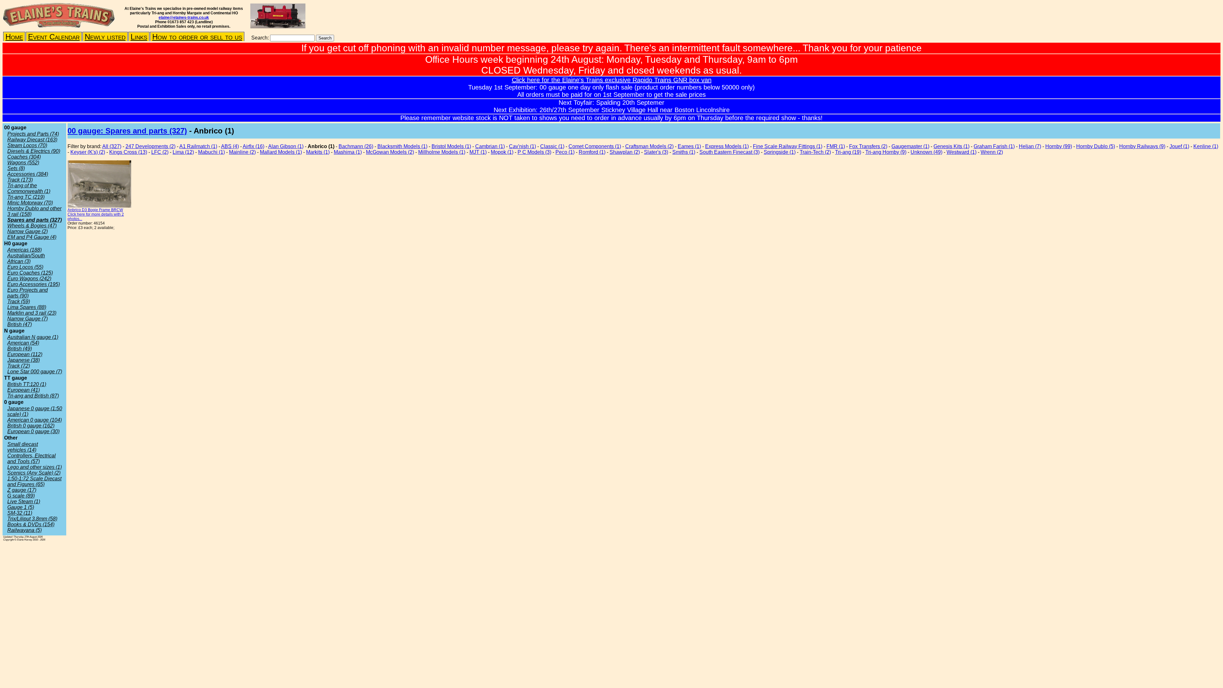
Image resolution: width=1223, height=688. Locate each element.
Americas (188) (24, 250)
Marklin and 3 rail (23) (31, 313)
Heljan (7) (1030, 146)
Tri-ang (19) (848, 152)
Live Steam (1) (23, 501)
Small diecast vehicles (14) (22, 447)
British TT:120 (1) (26, 384)
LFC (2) (159, 152)
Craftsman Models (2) (649, 146)
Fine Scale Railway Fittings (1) (787, 146)
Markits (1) (318, 152)
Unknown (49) (926, 152)
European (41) (23, 390)
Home (14, 36)
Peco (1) (565, 152)
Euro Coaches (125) (30, 273)
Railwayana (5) (24, 530)
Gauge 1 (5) (20, 507)
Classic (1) (552, 146)
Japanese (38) (23, 360)
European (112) (24, 354)
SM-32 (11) (19, 513)
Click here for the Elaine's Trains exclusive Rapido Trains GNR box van (612, 79)
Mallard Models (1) (281, 152)
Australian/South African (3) (26, 258)
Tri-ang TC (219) (26, 197)
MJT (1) (478, 152)
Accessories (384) (27, 174)
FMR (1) (835, 146)
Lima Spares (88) (26, 307)
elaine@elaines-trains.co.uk (184, 17)
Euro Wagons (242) (29, 278)
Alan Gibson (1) (286, 146)
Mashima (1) (348, 152)
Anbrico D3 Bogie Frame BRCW (95, 210)
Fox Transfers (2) (868, 146)
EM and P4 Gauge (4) (31, 237)
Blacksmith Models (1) (402, 146)
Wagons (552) (23, 162)
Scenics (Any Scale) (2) (34, 473)
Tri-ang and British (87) (33, 395)
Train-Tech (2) (815, 152)
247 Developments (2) (150, 146)
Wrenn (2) (992, 152)
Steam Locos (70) (27, 145)
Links (139, 36)
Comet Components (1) (595, 146)
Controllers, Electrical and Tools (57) (31, 458)
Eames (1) (689, 146)
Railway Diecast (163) (32, 139)
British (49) (19, 348)
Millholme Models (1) (441, 152)
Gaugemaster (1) (910, 146)
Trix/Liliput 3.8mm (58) (32, 518)
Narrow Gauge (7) (27, 318)
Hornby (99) (1058, 146)
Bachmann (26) (356, 146)
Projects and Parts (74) (33, 134)
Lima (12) (183, 152)
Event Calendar (54, 36)
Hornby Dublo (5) (1095, 146)
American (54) (23, 343)
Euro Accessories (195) (33, 284)
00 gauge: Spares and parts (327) (127, 130)
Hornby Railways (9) (1142, 146)
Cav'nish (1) (522, 146)
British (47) (19, 324)
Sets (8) (16, 168)
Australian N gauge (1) (32, 337)
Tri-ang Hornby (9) (885, 152)
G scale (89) (21, 495)
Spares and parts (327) (34, 220)
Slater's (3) (656, 152)
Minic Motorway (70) (30, 202)
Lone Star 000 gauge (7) (34, 371)
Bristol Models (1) (451, 146)
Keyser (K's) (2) (87, 152)
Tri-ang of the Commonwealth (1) (28, 188)
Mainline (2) (242, 152)
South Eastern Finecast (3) (729, 152)
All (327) (111, 146)
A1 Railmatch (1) (198, 146)
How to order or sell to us (197, 36)
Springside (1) (780, 152)
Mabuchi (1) (211, 152)
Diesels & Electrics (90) (33, 151)
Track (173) (20, 180)
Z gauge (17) (21, 490)
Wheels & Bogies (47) (32, 225)
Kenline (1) (1205, 146)
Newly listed (105, 36)
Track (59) (18, 301)
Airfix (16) (253, 146)
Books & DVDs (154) (30, 524)
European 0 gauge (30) (33, 431)
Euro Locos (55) (25, 267)
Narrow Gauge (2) (27, 231)
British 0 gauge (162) (30, 425)
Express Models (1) (727, 146)
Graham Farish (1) (994, 146)
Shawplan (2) (625, 152)
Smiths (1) (683, 152)
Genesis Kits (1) (951, 146)
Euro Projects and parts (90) (27, 292)
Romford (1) (592, 152)
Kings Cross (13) (128, 152)
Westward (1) (961, 152)
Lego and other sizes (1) (34, 467)
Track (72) (18, 366)
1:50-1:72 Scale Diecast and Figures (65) (34, 481)
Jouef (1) (1179, 146)
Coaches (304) (24, 157)
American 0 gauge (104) (34, 420)
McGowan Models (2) (390, 152)
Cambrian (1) (490, 146)
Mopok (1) (502, 152)
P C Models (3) (534, 152)
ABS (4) (230, 146)
